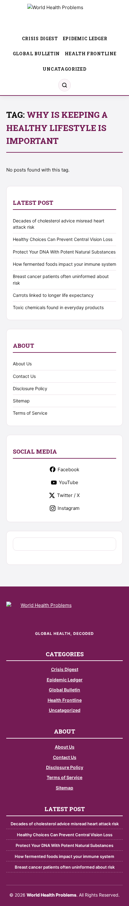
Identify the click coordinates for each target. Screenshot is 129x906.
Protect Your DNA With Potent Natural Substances (64, 251)
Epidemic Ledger (85, 38)
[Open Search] (64, 85)
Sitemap (21, 400)
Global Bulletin (36, 54)
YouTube (68, 482)
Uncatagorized (64, 69)
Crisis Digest (40, 38)
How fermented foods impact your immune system (64, 264)
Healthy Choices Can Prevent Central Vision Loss (62, 239)
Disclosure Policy (30, 388)
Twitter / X (68, 495)
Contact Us (24, 376)
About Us (22, 363)
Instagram (69, 508)
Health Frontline (90, 54)
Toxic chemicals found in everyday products (58, 307)
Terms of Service (30, 413)
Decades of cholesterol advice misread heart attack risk (65, 823)
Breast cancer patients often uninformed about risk (65, 867)
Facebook (68, 469)
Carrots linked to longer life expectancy (53, 295)
